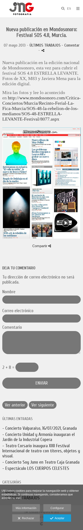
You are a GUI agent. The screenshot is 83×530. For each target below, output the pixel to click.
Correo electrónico (17, 310)
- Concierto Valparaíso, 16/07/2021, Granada (39, 428)
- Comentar (71, 45)
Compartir (40, 246)
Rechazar (27, 518)
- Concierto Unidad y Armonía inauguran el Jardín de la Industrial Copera (38, 437)
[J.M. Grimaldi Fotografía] (21, 8)
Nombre (8, 291)
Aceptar (58, 518)
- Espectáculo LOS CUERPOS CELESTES (35, 468)
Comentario (12, 327)
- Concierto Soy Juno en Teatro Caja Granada (41, 462)
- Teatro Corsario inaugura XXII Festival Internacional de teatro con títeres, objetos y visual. (41, 451)
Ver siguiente (42, 405)
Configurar (57, 508)
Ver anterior (15, 405)
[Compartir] (43, 50)
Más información (26, 508)
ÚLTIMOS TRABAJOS (45, 45)
